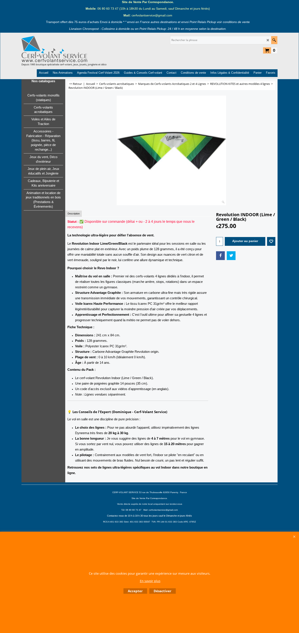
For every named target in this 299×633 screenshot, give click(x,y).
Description (74, 213)
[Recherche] (274, 40)
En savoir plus (150, 581)
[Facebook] (220, 255)
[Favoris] (271, 241)
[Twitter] (231, 255)
